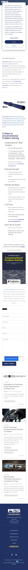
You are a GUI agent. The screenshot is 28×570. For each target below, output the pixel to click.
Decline (14, 45)
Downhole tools (6, 62)
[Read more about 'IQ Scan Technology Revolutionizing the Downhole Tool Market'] (14, 415)
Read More (21, 404)
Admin (6, 391)
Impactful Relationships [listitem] (11, 450)
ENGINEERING (14, 530)
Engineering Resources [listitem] (10, 495)
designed (5, 123)
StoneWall (5, 116)
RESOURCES (14, 540)
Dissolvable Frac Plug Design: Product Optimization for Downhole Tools (13, 387)
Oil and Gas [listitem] (7, 447)
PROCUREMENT (14, 533)
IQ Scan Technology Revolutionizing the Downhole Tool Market (13, 429)
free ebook (5, 85)
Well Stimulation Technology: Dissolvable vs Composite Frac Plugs (12, 479)
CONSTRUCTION (14, 537)
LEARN (14, 543)
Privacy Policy (19, 24)
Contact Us (14, 546)
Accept (14, 41)
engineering (17, 81)
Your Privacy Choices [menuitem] (17, 560)
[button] (26, 2)
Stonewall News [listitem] (8, 452)
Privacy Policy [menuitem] (8, 560)
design (23, 246)
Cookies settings (14, 37)
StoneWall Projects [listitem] (9, 401)
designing (5, 66)
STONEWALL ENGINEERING (9, 289)
